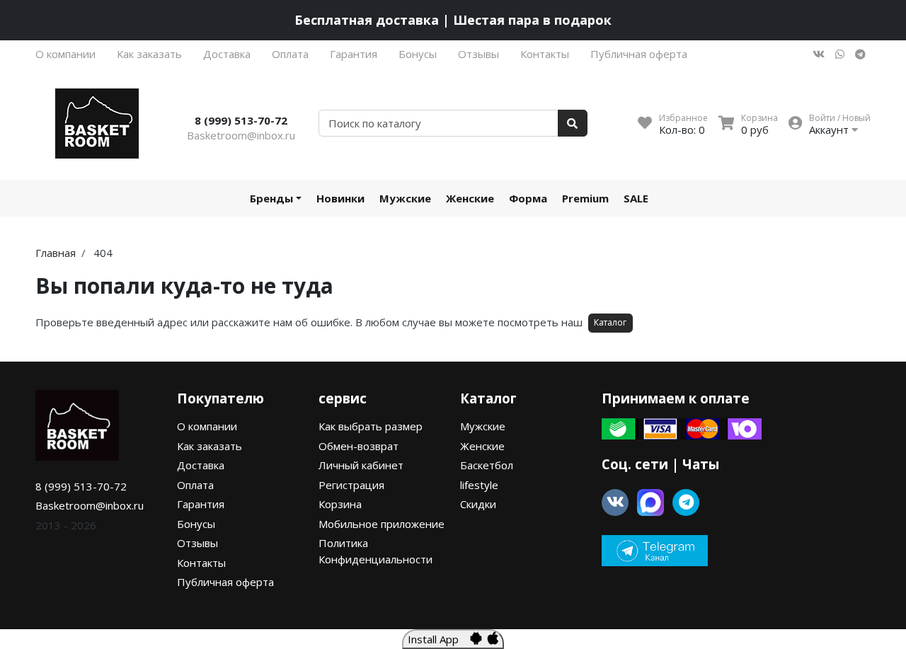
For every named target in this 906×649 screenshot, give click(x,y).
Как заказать (149, 54)
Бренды (271, 198)
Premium (585, 198)
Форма (528, 198)
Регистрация (351, 485)
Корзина (340, 504)
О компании (65, 54)
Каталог (610, 322)
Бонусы (417, 54)
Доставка (227, 54)
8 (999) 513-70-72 (241, 120)
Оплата (290, 54)
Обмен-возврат (358, 446)
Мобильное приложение (382, 524)
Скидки (478, 504)
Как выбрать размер (371, 426)
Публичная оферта (638, 54)
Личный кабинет (361, 465)
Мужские (405, 198)
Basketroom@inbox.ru (241, 135)
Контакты (544, 54)
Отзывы (478, 54)
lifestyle (479, 485)
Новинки (340, 198)
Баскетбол (486, 465)
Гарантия (353, 54)
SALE (636, 198)
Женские (470, 198)
